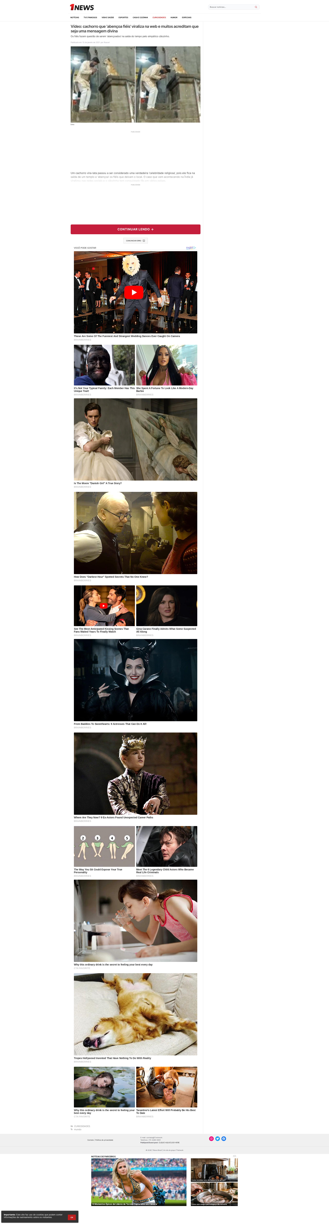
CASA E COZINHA (140, 17)
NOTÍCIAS (74, 17)
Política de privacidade (104, 1140)
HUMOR (174, 17)
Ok (72, 1217)
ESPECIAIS (186, 17)
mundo (77, 1129)
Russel (106, 42)
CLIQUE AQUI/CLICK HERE (169, 1143)
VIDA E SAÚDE (108, 17)
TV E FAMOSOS (90, 17)
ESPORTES (123, 17)
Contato (90, 1140)
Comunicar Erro (133, 241)
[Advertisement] (135, 151)
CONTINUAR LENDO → (135, 229)
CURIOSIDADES (159, 17)
